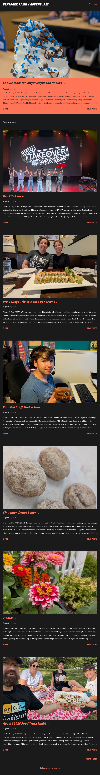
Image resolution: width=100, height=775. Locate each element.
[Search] (89, 4)
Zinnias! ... (10, 618)
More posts (91, 759)
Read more (92, 109)
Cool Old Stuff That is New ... (23, 407)
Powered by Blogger (51, 768)
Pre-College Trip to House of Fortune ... (31, 302)
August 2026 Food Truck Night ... (26, 723)
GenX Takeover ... (15, 196)
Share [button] (5, 109)
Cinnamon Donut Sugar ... (21, 512)
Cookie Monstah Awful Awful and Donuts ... (34, 83)
